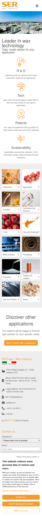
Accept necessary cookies (21, 504)
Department (7, 436)
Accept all (21, 497)
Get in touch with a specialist (21, 342)
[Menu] (37, 6)
